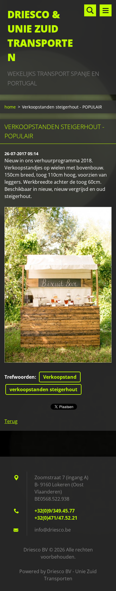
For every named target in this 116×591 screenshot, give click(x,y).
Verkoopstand (59, 377)
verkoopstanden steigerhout (43, 389)
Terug (11, 421)
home (10, 107)
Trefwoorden (19, 377)
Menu (106, 10)
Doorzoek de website (90, 10)
